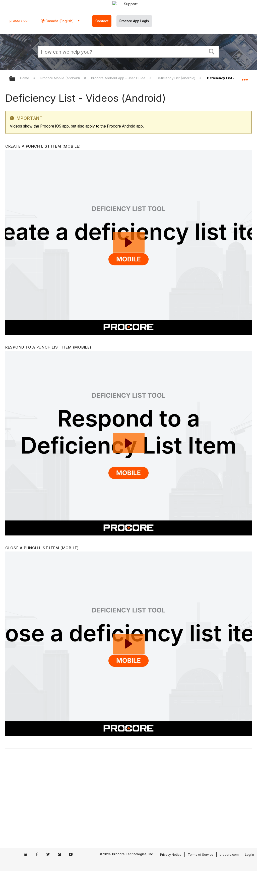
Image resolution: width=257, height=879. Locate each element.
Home (25, 78)
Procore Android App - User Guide (118, 78)
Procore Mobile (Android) (60, 78)
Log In (249, 854)
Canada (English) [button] (59, 21)
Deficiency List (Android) (176, 78)
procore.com (20, 21)
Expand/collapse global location (245, 77)
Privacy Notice (170, 854)
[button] (212, 51)
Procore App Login (134, 21)
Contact (101, 21)
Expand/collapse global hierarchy (15, 79)
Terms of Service (200, 854)
